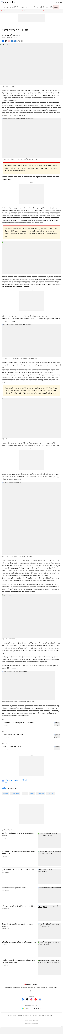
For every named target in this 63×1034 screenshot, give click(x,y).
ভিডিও (51, 7)
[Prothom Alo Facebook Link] (23, 999)
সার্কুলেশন (27, 1015)
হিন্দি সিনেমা (41, 794)
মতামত (27, 7)
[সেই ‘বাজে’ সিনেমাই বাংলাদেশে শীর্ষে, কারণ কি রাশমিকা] (49, 913)
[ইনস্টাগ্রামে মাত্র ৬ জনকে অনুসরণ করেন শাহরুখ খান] (57, 724)
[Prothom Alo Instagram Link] (32, 999)
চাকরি (40, 7)
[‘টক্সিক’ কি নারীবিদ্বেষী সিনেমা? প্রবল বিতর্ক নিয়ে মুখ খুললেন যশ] (49, 931)
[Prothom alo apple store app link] (37, 1009)
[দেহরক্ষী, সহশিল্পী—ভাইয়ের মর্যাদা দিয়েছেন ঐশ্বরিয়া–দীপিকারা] (49, 840)
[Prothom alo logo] (31, 985)
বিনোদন (36, 7)
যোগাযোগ (41, 1015)
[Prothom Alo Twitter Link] (28, 999)
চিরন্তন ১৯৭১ (45, 988)
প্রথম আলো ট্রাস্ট (31, 988)
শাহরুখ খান (50, 794)
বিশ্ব (18, 7)
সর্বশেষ (3, 7)
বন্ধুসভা (38, 988)
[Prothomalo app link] (25, 1009)
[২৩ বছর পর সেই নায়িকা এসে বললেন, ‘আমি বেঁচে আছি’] (49, 876)
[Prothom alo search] (53, 3)
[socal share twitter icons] (6, 42)
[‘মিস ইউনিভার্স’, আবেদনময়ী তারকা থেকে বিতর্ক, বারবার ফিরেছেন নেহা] (49, 858)
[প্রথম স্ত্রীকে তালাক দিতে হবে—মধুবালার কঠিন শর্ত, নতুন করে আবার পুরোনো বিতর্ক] (49, 967)
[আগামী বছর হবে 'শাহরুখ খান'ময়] (57, 736)
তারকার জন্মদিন (15, 794)
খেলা (31, 7)
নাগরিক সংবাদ (8, 988)
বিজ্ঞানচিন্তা (24, 988)
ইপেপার (51, 988)
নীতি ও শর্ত (34, 1015)
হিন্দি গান (5, 794)
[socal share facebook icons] (3, 42)
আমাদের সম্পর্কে (12, 1015)
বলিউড (4, 26)
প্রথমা (55, 988)
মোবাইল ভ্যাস (31, 991)
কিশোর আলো (17, 988)
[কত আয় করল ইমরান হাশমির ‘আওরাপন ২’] (49, 894)
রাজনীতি (14, 7)
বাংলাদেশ (8, 7)
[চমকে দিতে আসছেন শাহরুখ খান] (57, 748)
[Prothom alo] (8, 2)
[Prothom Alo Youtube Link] (36, 999)
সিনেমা (24, 794)
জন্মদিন (32, 794)
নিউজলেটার (49, 1015)
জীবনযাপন (45, 7)
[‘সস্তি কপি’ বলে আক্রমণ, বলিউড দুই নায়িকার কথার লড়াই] (49, 949)
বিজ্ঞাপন (20, 1015)
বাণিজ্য (22, 7)
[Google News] (40, 999)
